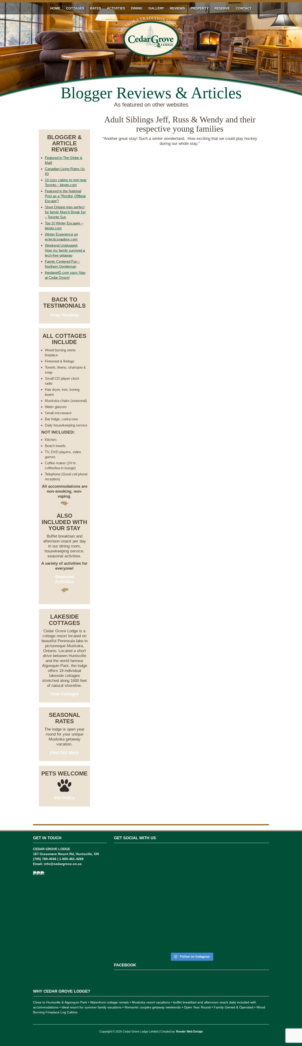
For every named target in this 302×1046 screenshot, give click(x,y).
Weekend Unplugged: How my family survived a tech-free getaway (65, 250)
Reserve (222, 8)
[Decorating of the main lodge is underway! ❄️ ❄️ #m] (126, 876)
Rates (95, 8)
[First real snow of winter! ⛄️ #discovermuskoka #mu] (152, 876)
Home (55, 8)
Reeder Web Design (189, 1031)
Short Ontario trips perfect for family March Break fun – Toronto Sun (65, 212)
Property (200, 8)
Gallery (156, 8)
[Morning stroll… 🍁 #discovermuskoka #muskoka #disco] (231, 874)
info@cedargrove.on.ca (63, 864)
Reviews (177, 8)
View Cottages (64, 694)
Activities (116, 8)
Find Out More (64, 752)
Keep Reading (64, 315)
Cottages (75, 8)
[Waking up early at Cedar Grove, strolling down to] (257, 899)
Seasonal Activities (64, 579)
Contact (244, 8)
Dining (137, 8)
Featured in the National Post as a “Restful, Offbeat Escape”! (65, 196)
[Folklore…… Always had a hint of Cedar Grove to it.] (205, 886)
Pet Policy (64, 798)
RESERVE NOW (64, 119)
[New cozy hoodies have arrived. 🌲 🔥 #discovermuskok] (178, 881)
